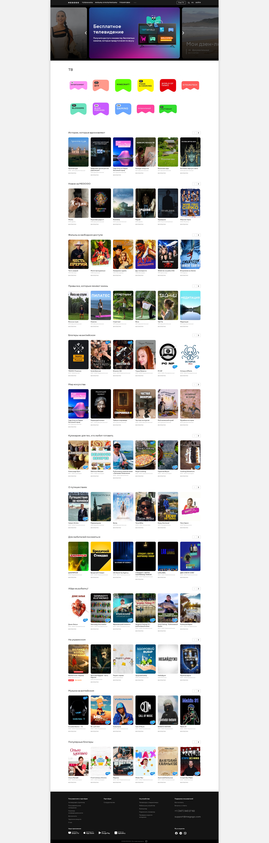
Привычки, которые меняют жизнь (88, 286)
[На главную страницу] (73, 2)
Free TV (181, 3)
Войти (198, 3)
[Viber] (185, 833)
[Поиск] (188, 3)
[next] (198, 132)
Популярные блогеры (80, 742)
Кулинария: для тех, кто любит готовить (90, 435)
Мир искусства (76, 384)
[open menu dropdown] (135, 2)
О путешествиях (77, 487)
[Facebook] (176, 833)
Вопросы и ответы (181, 806)
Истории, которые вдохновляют (86, 132)
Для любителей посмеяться (84, 537)
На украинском (77, 639)
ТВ (70, 69)
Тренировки (124, 3)
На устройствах (144, 799)
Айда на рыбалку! (78, 588)
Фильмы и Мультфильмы (106, 3)
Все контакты (179, 802)
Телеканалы (87, 3)
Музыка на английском (81, 690)
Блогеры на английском (81, 335)
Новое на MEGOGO (79, 183)
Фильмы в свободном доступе (85, 235)
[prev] (194, 132)
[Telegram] (180, 833)
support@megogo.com (188, 816)
